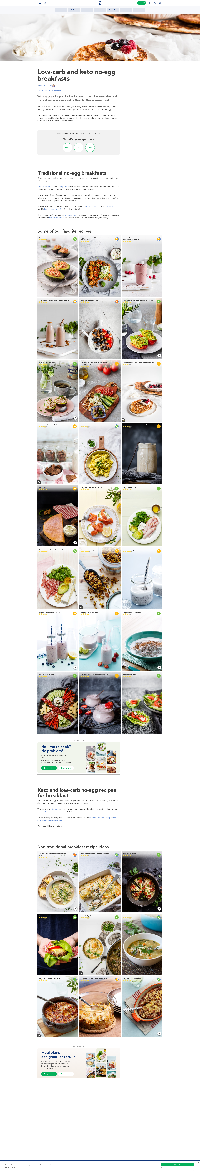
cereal (50, 186)
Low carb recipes (61, 10)
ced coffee (110, 206)
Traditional (42, 91)
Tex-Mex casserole (53, 812)
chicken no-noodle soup (99, 817)
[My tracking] (150, 3)
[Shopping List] (155, 3)
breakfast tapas (71, 215)
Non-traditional (56, 91)
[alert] (100, 1166)
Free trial (142, 3)
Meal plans (74, 10)
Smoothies (42, 186)
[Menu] (40, 3)
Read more (72, 1165)
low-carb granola (57, 217)
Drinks (126, 10)
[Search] (45, 3)
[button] (40, 1167)
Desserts (100, 10)
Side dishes (113, 10)
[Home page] (100, 3)
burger (55, 809)
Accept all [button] (177, 1164)
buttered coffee (93, 206)
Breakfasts (87, 10)
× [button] (198, 1162)
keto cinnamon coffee (54, 209)
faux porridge (64, 186)
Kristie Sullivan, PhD (45, 86)
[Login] (160, 3)
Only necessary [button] (177, 1169)
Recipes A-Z (139, 10)
